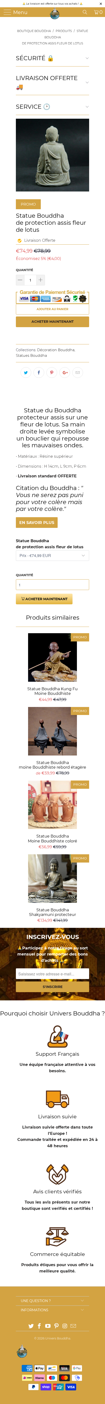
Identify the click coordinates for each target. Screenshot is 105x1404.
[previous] (20, 155)
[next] (84, 155)
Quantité (24, 270)
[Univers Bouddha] (54, 13)
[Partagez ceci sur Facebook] (38, 372)
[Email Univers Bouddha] (73, 1326)
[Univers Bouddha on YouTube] (48, 1326)
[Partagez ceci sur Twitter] (26, 372)
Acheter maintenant (53, 321)
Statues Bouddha (31, 355)
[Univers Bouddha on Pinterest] (56, 1326)
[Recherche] (86, 12)
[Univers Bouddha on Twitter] (31, 1326)
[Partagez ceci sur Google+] (64, 372)
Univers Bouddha (57, 1338)
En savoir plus (36, 522)
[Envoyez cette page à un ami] (77, 372)
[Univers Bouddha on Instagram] (65, 1326)
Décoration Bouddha (55, 350)
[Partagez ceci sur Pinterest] (51, 372)
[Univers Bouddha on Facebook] (39, 1326)
